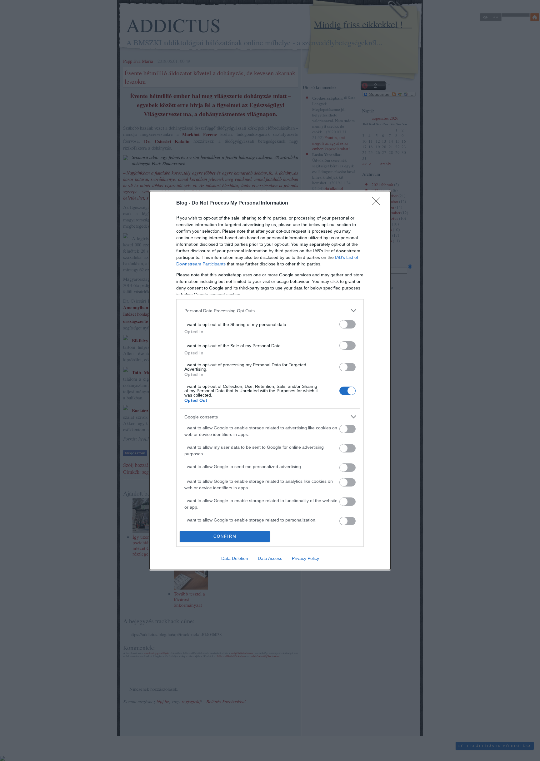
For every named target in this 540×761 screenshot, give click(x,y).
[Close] (378, 203)
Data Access (270, 558)
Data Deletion (234, 558)
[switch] (347, 324)
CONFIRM (225, 536)
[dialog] (270, 380)
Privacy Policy (305, 558)
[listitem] (270, 310)
